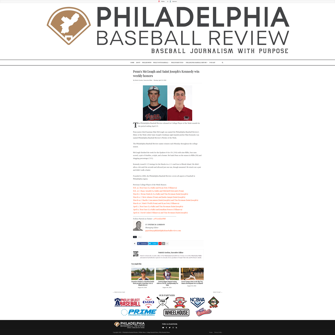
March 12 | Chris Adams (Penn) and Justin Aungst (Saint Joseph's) (159, 197)
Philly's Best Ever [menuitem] (177, 62)
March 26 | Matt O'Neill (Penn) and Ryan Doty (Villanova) (156, 203)
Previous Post (119, 292)
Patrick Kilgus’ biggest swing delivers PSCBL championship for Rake (167, 283)
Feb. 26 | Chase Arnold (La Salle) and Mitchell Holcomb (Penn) (158, 191)
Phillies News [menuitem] (146, 62)
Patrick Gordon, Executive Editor (170, 252)
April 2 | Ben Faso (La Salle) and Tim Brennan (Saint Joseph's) (158, 206)
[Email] (163, 243)
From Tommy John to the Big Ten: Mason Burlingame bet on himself (192, 282)
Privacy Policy (218, 332)
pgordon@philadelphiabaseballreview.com (163, 230)
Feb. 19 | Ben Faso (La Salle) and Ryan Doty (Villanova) (155, 187)
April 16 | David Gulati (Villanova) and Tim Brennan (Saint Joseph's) (160, 212)
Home (211, 332)
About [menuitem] (138, 62)
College (139, 237)
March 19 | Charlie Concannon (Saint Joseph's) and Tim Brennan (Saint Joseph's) (165, 200)
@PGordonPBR (159, 218)
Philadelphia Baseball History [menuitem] (196, 62)
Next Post (217, 292)
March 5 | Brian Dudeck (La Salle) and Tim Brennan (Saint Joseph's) (160, 194)
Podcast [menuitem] (212, 62)
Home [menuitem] (132, 62)
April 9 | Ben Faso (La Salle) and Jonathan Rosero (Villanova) (157, 209)
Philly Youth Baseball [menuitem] (160, 62)
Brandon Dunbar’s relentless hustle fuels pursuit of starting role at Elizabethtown (142, 283)
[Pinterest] (160, 243)
